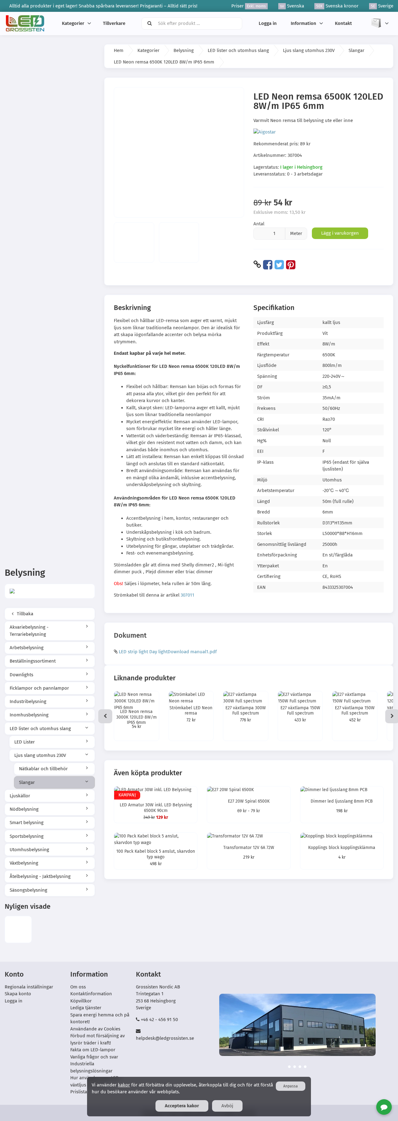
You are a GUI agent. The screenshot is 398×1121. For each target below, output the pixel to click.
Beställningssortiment (33, 661)
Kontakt (343, 23)
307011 (187, 595)
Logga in (268, 23)
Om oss (78, 987)
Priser (248, 6)
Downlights (21, 675)
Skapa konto (18, 994)
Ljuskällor (20, 796)
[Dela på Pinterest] (290, 265)
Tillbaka (24, 614)
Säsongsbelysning (28, 890)
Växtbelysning (24, 863)
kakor (124, 1085)
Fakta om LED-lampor (92, 1050)
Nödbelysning (24, 809)
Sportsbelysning (27, 836)
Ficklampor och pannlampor (39, 688)
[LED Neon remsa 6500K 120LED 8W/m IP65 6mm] (18, 929)
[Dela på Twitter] (279, 265)
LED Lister (24, 742)
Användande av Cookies (95, 1029)
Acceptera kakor (182, 1106)
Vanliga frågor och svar (94, 1057)
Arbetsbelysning (27, 647)
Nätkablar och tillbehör (43, 769)
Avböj (227, 1106)
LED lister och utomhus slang (40, 728)
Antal (258, 224)
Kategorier (73, 23)
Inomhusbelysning (29, 715)
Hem (118, 50)
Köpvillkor (81, 1001)
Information (303, 23)
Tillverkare (114, 23)
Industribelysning (28, 701)
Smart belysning (27, 822)
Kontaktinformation (91, 994)
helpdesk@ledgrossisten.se (165, 1038)
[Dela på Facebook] (267, 265)
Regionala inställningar (29, 987)
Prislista (78, 1092)
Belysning (184, 50)
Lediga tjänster (85, 1008)
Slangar (27, 782)
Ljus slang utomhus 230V (40, 755)
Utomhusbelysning (29, 849)
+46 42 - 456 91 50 (159, 1019)
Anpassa (290, 1086)
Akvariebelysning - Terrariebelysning (29, 630)
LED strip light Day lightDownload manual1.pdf (168, 651)
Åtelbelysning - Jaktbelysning (40, 876)
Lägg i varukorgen (340, 233)
